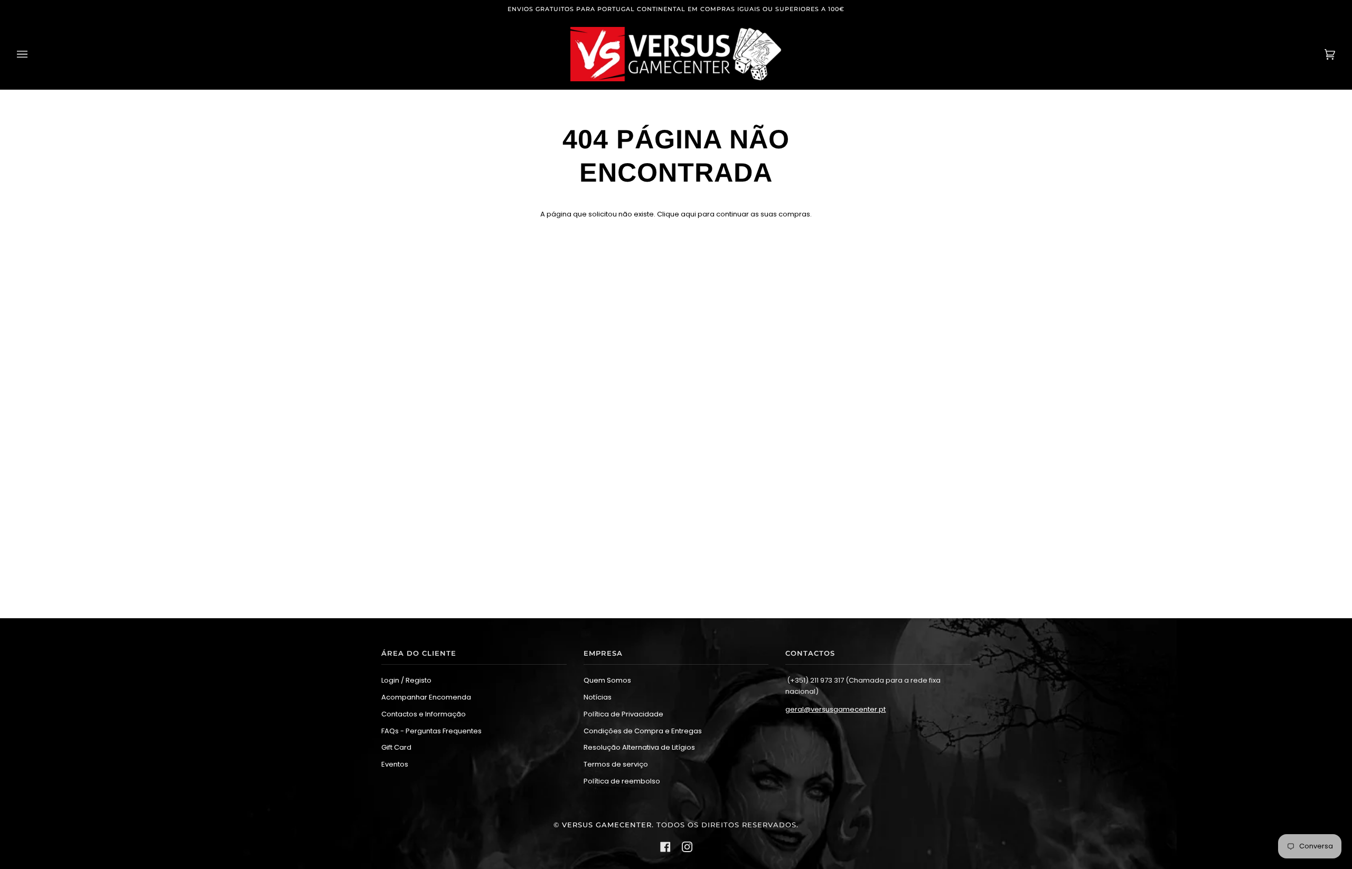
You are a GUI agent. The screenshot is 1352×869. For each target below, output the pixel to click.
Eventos (394, 764)
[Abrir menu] (33, 54)
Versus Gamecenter (607, 825)
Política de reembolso (622, 781)
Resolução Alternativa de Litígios (639, 747)
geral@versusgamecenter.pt (835, 709)
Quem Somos (607, 680)
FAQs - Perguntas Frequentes (431, 731)
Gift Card (396, 747)
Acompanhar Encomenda (426, 697)
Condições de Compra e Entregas (643, 731)
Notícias (598, 697)
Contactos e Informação (423, 714)
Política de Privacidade (623, 714)
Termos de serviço (616, 764)
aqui (688, 214)
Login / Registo (406, 680)
